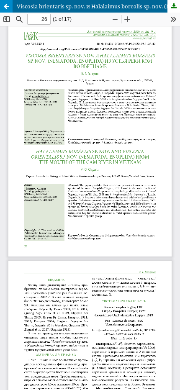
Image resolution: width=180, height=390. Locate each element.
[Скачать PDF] (173, 6)
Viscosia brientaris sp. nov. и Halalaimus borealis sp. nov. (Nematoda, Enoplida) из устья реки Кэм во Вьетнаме (98, 6)
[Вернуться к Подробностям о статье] (6, 6)
